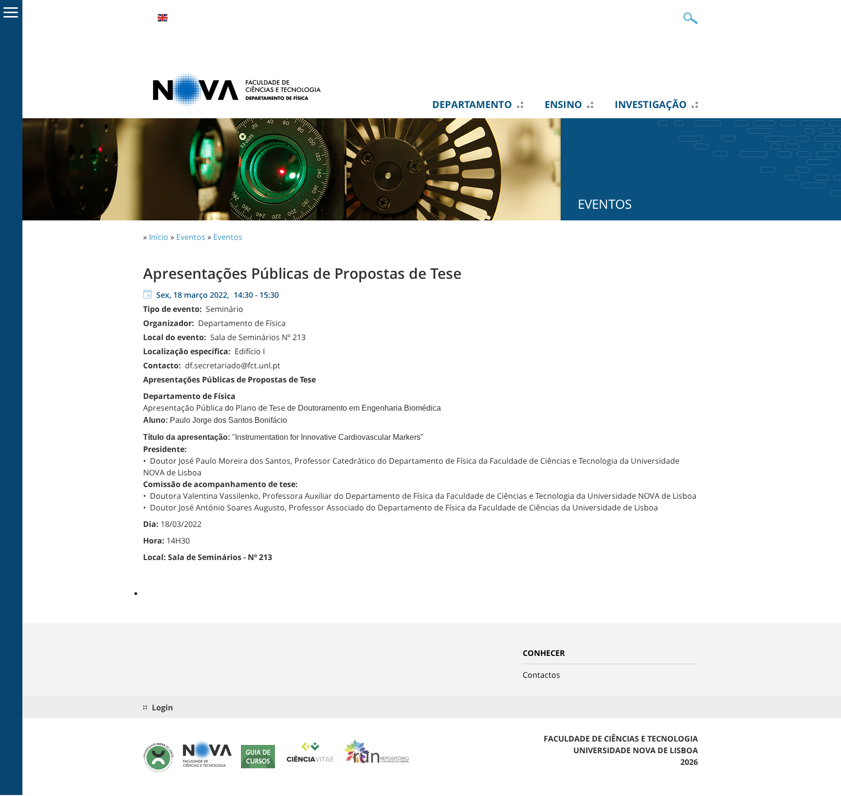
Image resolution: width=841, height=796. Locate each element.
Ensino (563, 104)
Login (162, 707)
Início (158, 237)
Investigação (651, 104)
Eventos (190, 237)
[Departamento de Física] (240, 89)
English (162, 17)
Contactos (541, 674)
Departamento (472, 104)
